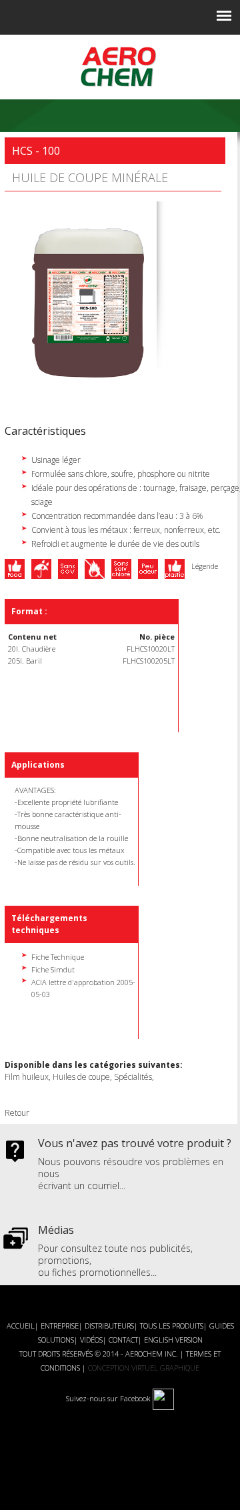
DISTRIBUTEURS (109, 1326)
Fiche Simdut (53, 969)
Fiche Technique (57, 957)
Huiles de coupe (81, 1076)
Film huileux (27, 1076)
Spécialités (133, 1076)
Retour (17, 1112)
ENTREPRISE (60, 1326)
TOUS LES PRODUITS (171, 1326)
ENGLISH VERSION (173, 1340)
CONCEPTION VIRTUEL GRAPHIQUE (143, 1368)
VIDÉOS (91, 1340)
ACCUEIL (21, 1326)
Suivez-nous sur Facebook (109, 1398)
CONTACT (123, 1340)
